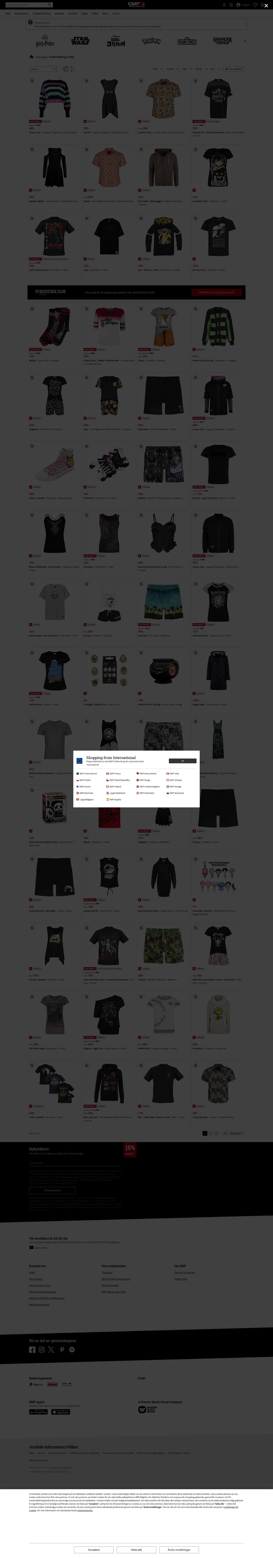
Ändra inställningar (179, 1550)
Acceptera (94, 1550)
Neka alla (136, 1550)
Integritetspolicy (85, 1510)
